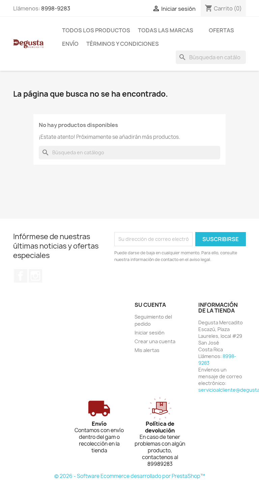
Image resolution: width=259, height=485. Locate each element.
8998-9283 (55, 8)
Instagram (35, 276)
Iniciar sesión (150, 332)
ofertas (221, 30)
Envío (70, 43)
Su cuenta (150, 305)
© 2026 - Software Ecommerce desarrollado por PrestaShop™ (129, 476)
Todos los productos (96, 30)
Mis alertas (147, 350)
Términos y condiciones (122, 43)
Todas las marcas (165, 30)
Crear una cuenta (155, 341)
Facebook (20, 276)
